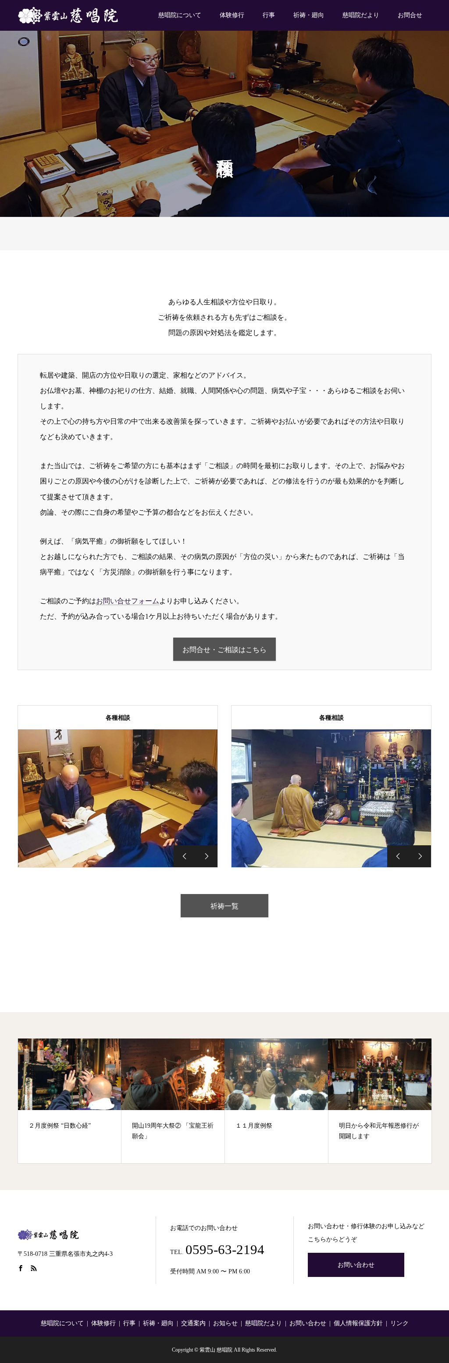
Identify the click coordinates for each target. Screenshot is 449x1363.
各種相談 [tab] (118, 717)
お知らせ (225, 1323)
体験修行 (232, 15)
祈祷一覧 (224, 906)
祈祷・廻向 (308, 15)
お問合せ (410, 15)
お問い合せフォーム (127, 601)
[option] (117, 798)
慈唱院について (179, 15)
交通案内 (193, 1323)
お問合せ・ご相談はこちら (224, 649)
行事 (269, 15)
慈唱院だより (360, 15)
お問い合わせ (356, 1265)
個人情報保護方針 (358, 1323)
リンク (399, 1323)
